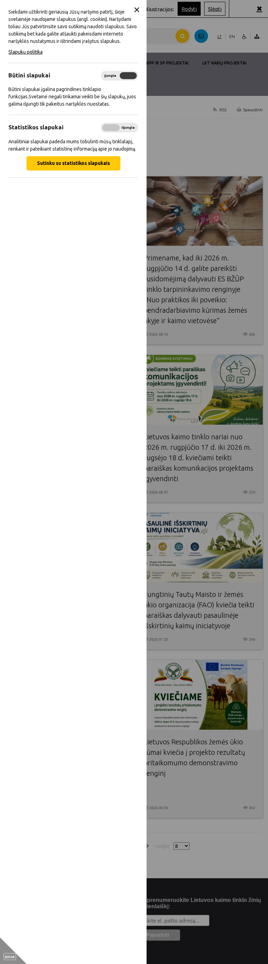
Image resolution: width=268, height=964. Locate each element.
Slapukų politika (25, 52)
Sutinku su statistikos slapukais (73, 163)
